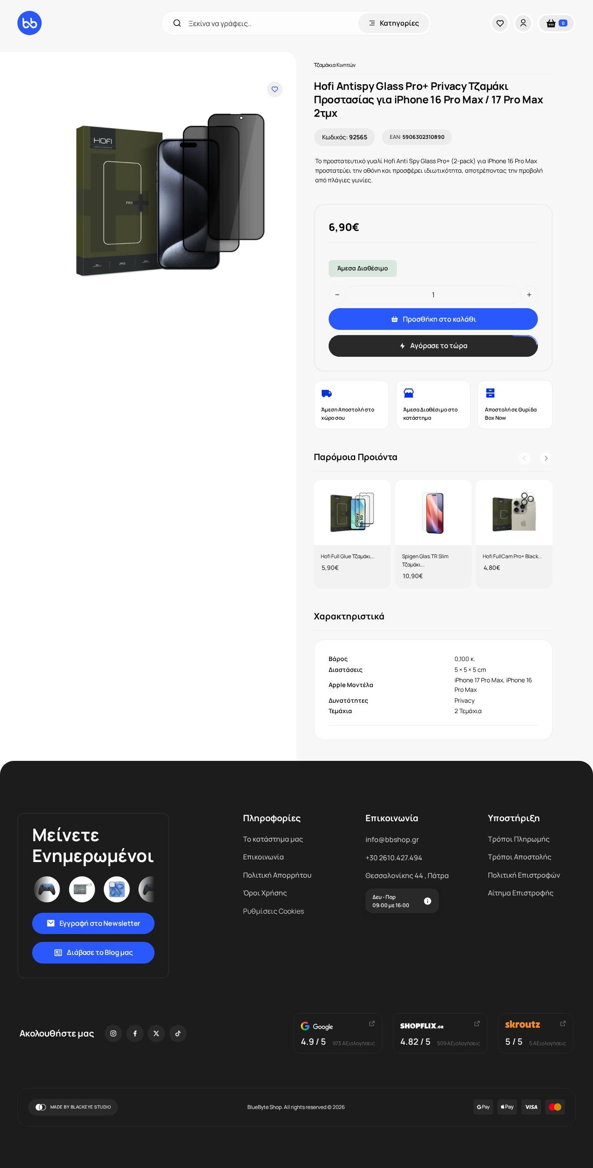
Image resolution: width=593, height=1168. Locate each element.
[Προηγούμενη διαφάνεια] (524, 458)
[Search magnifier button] (177, 23)
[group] (352, 534)
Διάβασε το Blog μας (99, 952)
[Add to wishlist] (275, 89)
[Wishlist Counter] (502, 23)
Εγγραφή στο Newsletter (100, 923)
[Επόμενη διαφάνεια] (546, 458)
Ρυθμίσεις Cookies (273, 911)
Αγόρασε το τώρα (438, 345)
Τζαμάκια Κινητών (335, 65)
